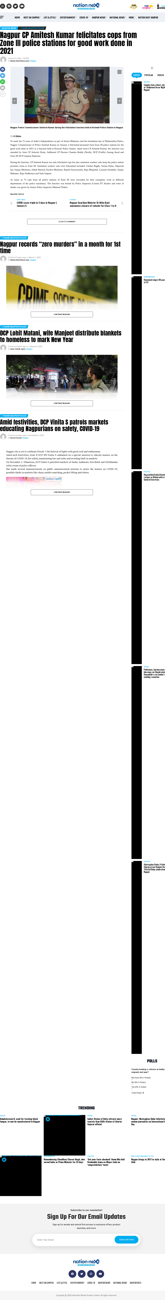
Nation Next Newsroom (19, 61)
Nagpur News (98, 18)
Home (17, 18)
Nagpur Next (135, 1283)
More (131, 18)
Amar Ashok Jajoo (17, 349)
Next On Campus (31, 18)
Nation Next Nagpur (148, 18)
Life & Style (50, 18)
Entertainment (67, 18)
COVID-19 (84, 18)
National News (117, 18)
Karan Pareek (16, 438)
